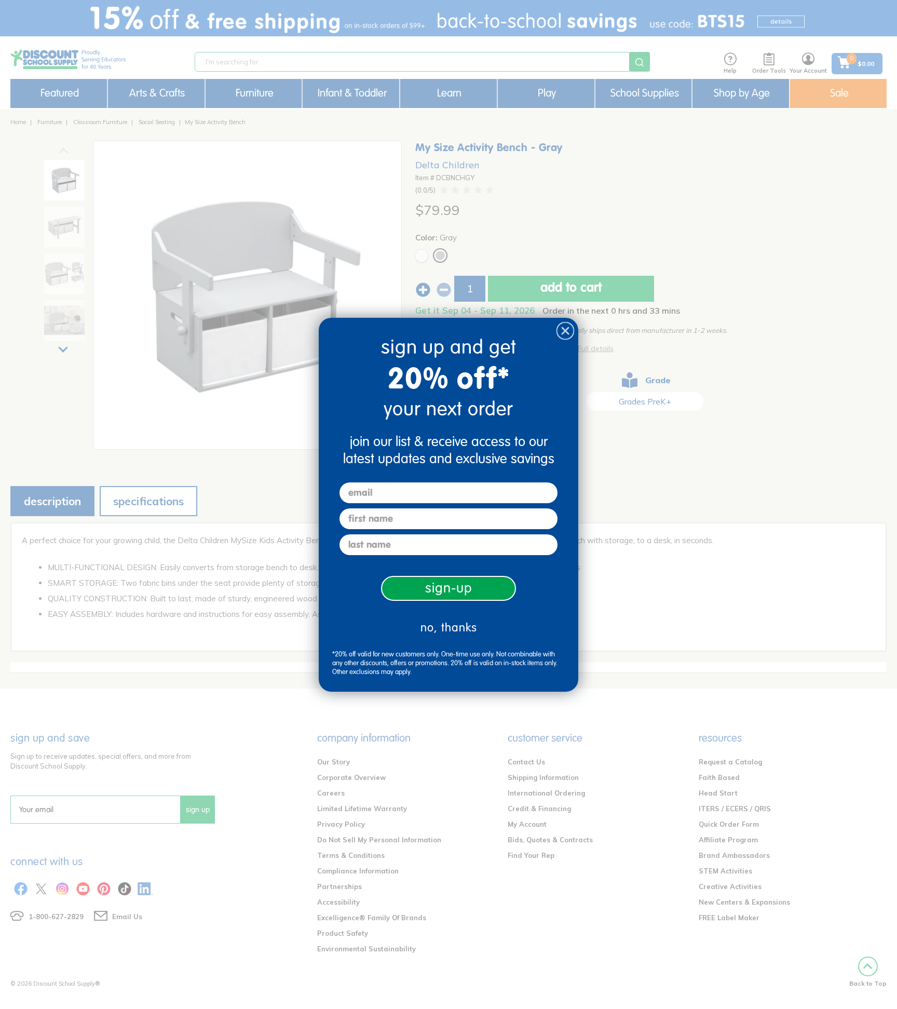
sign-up (448, 588)
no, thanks (448, 628)
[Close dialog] (565, 331)
